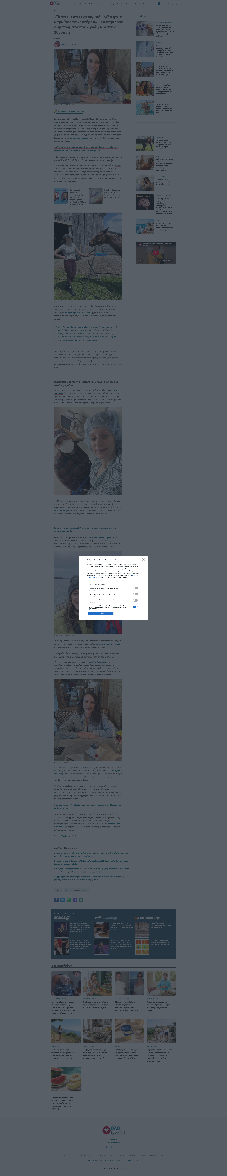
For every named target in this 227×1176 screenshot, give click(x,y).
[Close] (144, 560)
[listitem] (113, 584)
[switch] (135, 588)
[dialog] (113, 588)
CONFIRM (100, 613)
